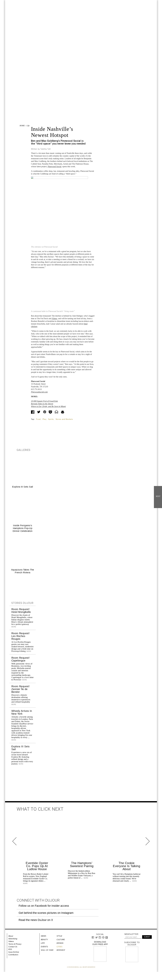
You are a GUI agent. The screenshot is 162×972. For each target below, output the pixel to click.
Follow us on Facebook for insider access (44, 905)
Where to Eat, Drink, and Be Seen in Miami (48, 406)
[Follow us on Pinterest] (103, 938)
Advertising (12, 939)
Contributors (13, 955)
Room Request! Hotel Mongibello (21, 610)
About (10, 936)
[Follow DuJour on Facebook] (93, 938)
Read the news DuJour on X (36, 920)
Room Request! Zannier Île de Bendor (20, 689)
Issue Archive (13, 952)
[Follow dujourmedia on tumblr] (106, 938)
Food (38, 419)
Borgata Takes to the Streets (42, 404)
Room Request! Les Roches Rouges (20, 636)
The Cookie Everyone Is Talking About (126, 866)
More (28, 651)
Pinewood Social (54, 166)
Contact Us (12, 947)
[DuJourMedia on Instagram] (100, 938)
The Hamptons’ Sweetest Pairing (82, 864)
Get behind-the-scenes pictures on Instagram (46, 912)
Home (22, 126)
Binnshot (61, 950)
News (43, 936)
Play (44, 419)
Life (28, 126)
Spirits (51, 419)
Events (44, 947)
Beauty (44, 940)
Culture (61, 940)
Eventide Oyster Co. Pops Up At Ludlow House (37, 866)
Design (60, 943)
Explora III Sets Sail (22, 486)
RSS (10, 949)
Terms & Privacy (14, 944)
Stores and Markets (64, 419)
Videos (11, 941)
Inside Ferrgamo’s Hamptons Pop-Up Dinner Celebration (22, 528)
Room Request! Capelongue (20, 659)
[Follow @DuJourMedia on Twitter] (96, 938)
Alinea (54, 318)
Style (59, 936)
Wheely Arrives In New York (21, 712)
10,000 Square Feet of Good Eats (44, 401)
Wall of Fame (47, 950)
